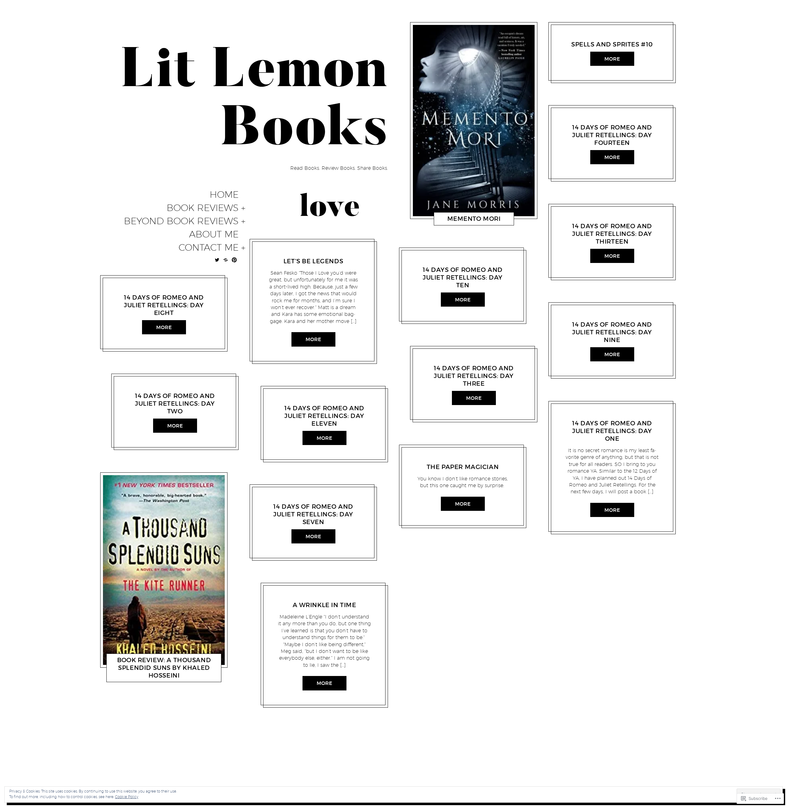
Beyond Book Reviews (181, 221)
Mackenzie (156, 290)
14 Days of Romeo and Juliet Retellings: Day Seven (313, 514)
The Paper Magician (463, 467)
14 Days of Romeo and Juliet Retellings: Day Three (474, 375)
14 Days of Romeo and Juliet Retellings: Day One (612, 430)
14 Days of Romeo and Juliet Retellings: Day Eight (164, 305)
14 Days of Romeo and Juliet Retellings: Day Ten (463, 277)
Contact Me (209, 247)
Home (224, 194)
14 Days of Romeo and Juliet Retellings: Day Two (175, 403)
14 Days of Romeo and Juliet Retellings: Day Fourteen (612, 135)
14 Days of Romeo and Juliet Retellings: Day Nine (612, 332)
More (164, 327)
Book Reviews (203, 208)
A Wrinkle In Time (324, 605)
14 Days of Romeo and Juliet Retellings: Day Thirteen (612, 233)
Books (135, 290)
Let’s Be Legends (313, 261)
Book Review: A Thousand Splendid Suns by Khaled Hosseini (164, 667)
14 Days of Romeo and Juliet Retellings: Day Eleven (324, 415)
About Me (214, 234)
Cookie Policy (126, 796)
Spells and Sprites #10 (612, 44)
